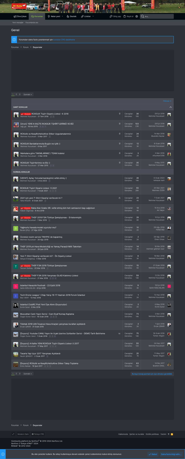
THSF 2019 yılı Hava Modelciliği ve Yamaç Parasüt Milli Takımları (50, 246)
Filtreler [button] (166, 101)
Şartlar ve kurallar (136, 434)
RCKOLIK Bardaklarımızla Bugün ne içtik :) (40, 143)
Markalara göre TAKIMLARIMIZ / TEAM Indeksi (42, 153)
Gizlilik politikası (152, 434)
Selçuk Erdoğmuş (27, 259)
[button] (62, 16)
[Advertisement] (92, 70)
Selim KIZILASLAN (27, 288)
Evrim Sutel (25, 307)
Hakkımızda (123, 434)
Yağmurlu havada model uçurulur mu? (38, 227)
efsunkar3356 (158, 155)
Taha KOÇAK (25, 201)
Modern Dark (23, 434)
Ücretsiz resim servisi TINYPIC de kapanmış (41, 237)
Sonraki (27, 94)
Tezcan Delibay (26, 268)
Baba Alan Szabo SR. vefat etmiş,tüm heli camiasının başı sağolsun (63, 208)
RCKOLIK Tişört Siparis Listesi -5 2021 (38, 188)
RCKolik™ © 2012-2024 (20, 446)
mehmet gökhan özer (155, 249)
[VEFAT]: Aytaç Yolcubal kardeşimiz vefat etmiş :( (43, 178)
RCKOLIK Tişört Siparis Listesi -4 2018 (50, 113)
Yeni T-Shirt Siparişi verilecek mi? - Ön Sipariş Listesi (46, 256)
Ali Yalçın (160, 210)
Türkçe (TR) (39, 434)
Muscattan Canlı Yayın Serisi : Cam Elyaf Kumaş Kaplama (47, 314)
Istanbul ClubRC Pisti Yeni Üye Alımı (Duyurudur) (43, 304)
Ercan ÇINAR (25, 327)
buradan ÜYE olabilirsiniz (64, 39)
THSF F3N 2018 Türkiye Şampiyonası (49, 265)
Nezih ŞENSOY (26, 356)
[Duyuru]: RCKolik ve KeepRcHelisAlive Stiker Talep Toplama (49, 363)
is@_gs (23, 126)
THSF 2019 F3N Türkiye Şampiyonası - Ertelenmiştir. (56, 217)
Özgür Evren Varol (27, 317)
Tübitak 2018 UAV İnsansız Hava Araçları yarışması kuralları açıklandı (52, 324)
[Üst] (168, 434)
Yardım (163, 434)
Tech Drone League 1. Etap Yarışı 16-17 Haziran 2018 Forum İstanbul (52, 295)
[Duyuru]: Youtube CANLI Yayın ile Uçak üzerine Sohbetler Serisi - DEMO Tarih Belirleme (62, 333)
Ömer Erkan (159, 239)
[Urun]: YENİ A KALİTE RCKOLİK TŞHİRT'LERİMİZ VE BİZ (47, 123)
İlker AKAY (24, 298)
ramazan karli (158, 180)
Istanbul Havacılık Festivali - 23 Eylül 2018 (40, 285)
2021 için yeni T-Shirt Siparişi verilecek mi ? (41, 198)
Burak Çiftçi (25, 230)
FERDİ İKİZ (160, 230)
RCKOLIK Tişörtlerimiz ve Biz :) (35, 162)
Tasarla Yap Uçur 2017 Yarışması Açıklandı (40, 353)
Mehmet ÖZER (158, 190)
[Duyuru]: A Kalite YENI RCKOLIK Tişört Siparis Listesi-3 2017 (49, 343)
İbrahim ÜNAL (158, 366)
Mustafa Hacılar (157, 136)
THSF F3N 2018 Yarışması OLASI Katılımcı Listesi (54, 275)
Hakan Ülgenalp (26, 211)
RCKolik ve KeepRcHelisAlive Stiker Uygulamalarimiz (45, 134)
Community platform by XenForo (37, 441)
